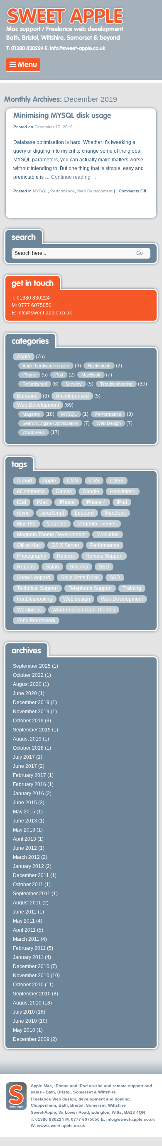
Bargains (27, 396)
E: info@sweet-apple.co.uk (75, 48)
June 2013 (25, 821)
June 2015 (25, 803)
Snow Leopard (33, 577)
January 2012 (28, 866)
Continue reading (74, 177)
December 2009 (31, 1039)
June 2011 (25, 912)
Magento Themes (97, 524)
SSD (115, 577)
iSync (23, 513)
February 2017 (29, 775)
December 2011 (31, 875)
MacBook (91, 374)
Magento (31, 414)
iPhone (29, 374)
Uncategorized (72, 396)
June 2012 (25, 848)
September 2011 (31, 894)
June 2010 (25, 1021)
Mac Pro (26, 524)
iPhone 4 (96, 502)
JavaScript (52, 513)
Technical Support (37, 588)
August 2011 (27, 903)
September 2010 (32, 994)
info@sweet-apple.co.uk (130, 1119)
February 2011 (29, 948)
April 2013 (24, 839)
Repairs (26, 567)
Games (64, 491)
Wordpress (33, 432)
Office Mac (29, 545)
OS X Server (65, 545)
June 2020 (25, 693)
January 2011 (28, 957)
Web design (76, 599)
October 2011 (28, 884)
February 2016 (29, 784)
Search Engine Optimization (50, 423)
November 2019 (31, 711)
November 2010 (31, 975)
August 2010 (27, 1003)
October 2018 (28, 748)
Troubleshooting (116, 383)
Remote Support (104, 556)
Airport (24, 481)
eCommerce (31, 491)
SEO (104, 567)
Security (73, 383)
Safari (52, 567)
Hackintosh (99, 365)
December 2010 (31, 966)
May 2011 (24, 921)
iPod (58, 374)
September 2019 (32, 730)
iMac (42, 502)
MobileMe (107, 534)
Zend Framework (36, 620)
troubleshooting (34, 599)
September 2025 (32, 666)
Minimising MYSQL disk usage (62, 116)
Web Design (108, 423)
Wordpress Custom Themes (83, 610)
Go (139, 253)
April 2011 (24, 930)
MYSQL (40, 191)
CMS (72, 481)
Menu (26, 65)
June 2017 (25, 766)
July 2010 (24, 1012)
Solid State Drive (80, 577)
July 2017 (24, 757)
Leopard (84, 513)
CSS (94, 481)
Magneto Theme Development (51, 534)
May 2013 (24, 830)
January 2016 (28, 793)
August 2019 (27, 739)
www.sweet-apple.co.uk (61, 1125)
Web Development (95, 191)
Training (132, 588)
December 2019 (31, 702)
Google (91, 491)
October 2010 (28, 985)
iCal (21, 502)
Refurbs (66, 556)
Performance (62, 191)
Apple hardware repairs (45, 365)
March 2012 (26, 857)
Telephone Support (90, 588)
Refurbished (34, 383)
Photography (31, 556)
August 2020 (27, 684)
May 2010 (24, 1030)
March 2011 (26, 939)
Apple (23, 357)
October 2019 (28, 721)
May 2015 (24, 812)
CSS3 (116, 481)
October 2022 (28, 675)
